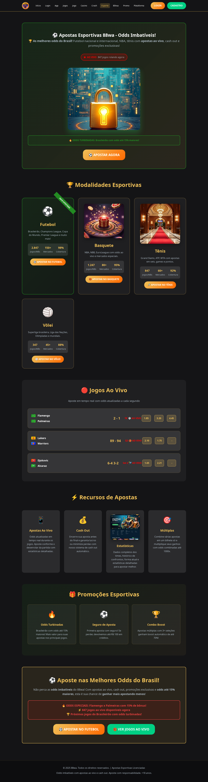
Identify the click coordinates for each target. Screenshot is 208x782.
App (56, 5)
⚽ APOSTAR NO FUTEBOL (48, 261)
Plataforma (139, 5)
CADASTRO (177, 5)
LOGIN (158, 5)
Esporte (105, 5)
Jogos (65, 5)
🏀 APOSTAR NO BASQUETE (104, 279)
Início (38, 5)
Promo (126, 5)
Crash (94, 5)
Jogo (74, 5)
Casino (84, 5)
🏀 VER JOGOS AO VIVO (131, 729)
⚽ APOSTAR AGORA (104, 155)
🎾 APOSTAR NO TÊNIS (160, 284)
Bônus (116, 5)
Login (47, 5)
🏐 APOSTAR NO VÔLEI (47, 359)
